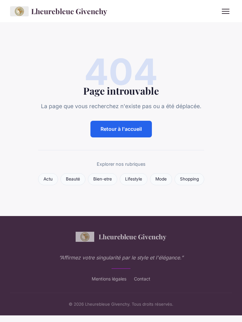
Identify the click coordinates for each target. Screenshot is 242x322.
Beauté (73, 178)
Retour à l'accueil (121, 129)
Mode (161, 178)
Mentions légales (109, 278)
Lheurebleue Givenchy (69, 11)
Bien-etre (102, 178)
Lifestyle (133, 178)
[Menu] (225, 11)
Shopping (189, 178)
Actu (48, 178)
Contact (142, 278)
